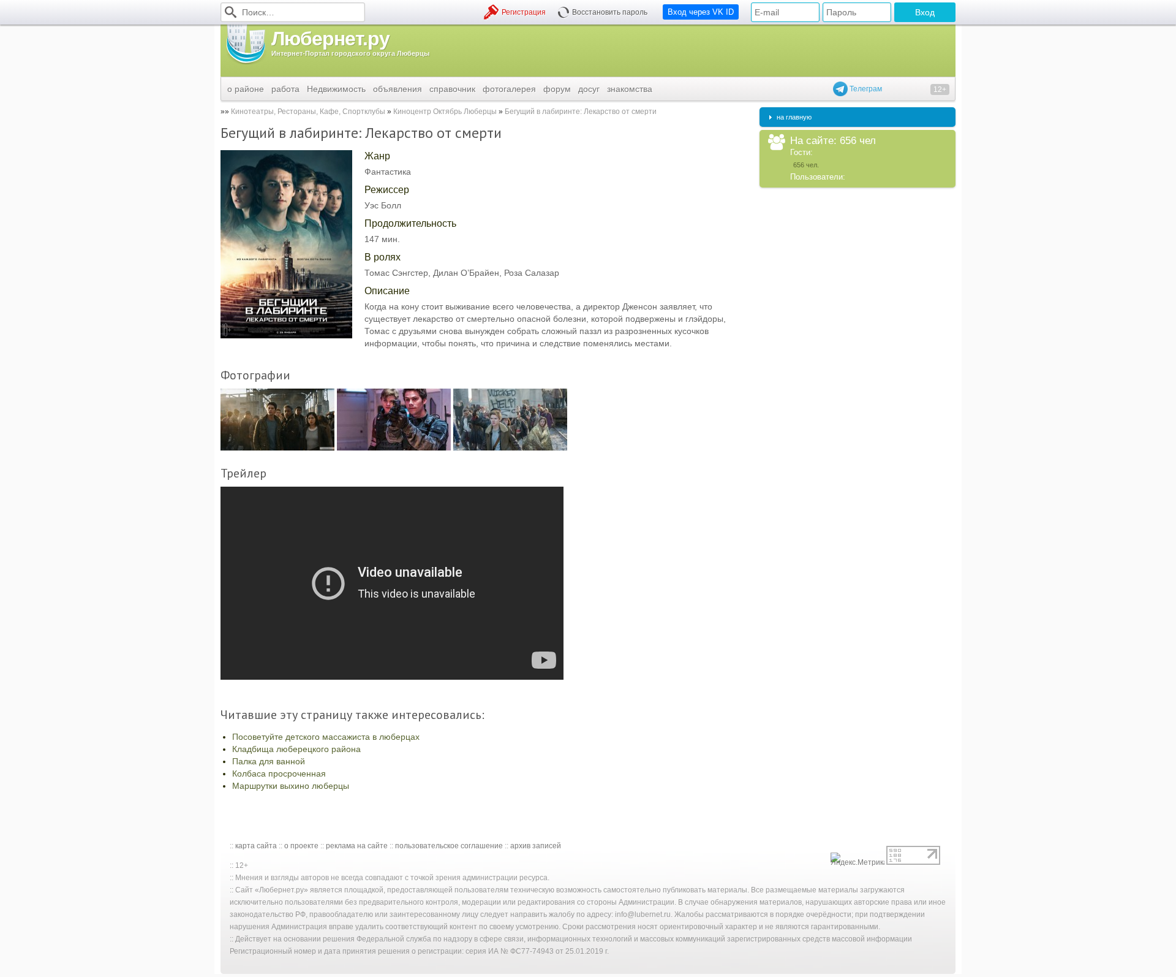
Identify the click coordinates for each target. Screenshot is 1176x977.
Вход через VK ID (701, 12)
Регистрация (524, 12)
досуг (589, 89)
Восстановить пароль (609, 12)
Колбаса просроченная (279, 773)
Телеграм (865, 89)
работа (285, 89)
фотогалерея (509, 89)
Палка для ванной (268, 761)
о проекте (301, 846)
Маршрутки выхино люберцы (290, 786)
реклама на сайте (357, 846)
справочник (452, 89)
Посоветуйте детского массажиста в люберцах (326, 737)
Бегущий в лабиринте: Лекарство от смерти (581, 111)
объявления (397, 89)
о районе (245, 89)
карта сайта (256, 846)
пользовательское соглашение (449, 846)
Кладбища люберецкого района (296, 749)
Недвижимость (336, 89)
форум (557, 89)
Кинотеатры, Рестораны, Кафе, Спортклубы (308, 111)
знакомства (629, 89)
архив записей (535, 846)
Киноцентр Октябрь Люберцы (446, 111)
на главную (794, 117)
